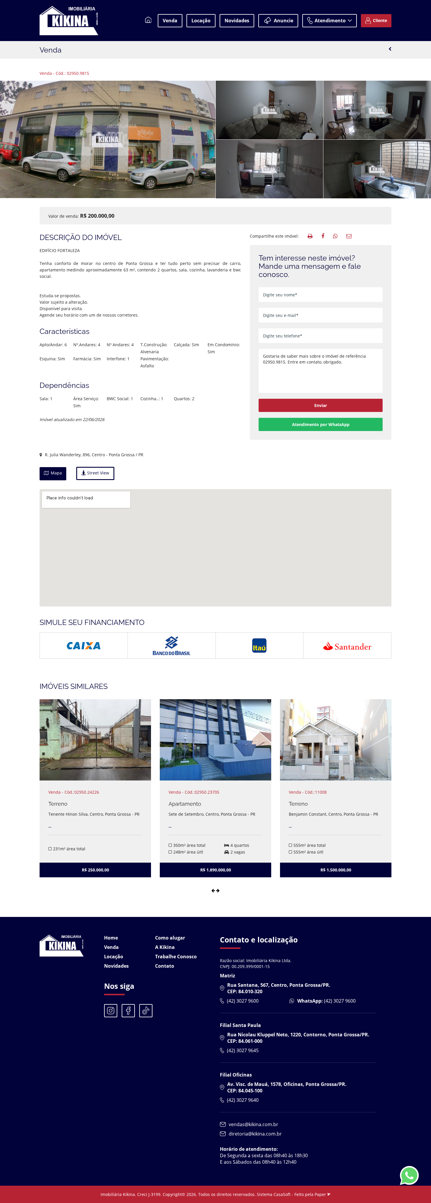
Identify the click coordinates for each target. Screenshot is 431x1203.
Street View (97, 473)
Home (111, 938)
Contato (164, 966)
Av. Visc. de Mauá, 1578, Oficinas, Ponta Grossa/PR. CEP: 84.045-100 (287, 1087)
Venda (170, 20)
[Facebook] (128, 1010)
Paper (321, 1194)
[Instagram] (110, 1010)
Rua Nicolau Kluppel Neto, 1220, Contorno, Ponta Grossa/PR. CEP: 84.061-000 (298, 1037)
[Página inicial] (148, 20)
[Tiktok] (145, 1010)
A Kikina (165, 947)
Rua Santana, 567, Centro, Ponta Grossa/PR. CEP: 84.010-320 (278, 988)
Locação (201, 20)
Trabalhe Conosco (176, 956)
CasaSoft (282, 1194)
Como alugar (170, 938)
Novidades (237, 20)
